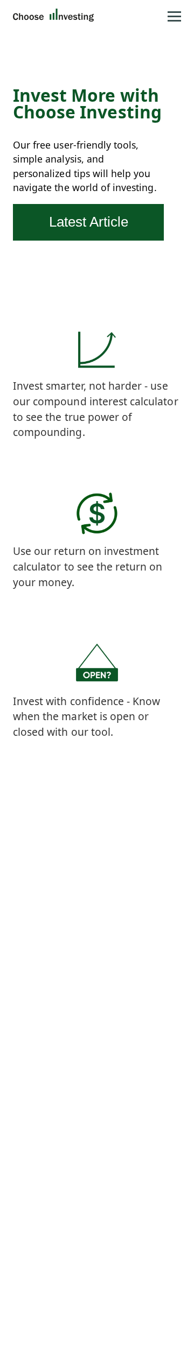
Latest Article (88, 222)
